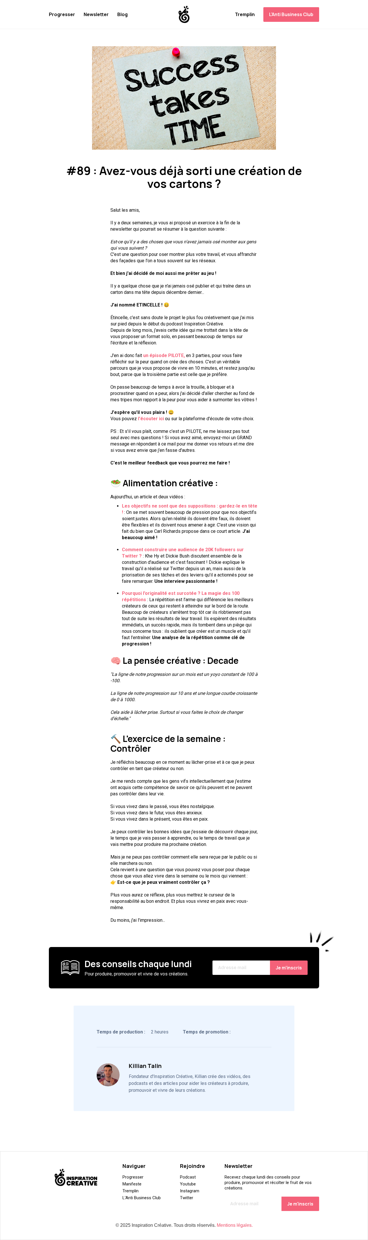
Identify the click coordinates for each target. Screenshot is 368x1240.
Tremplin (245, 14)
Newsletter (96, 14)
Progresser (62, 14)
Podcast (188, 1177)
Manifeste (131, 1184)
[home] (184, 14)
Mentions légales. (235, 1225)
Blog (122, 14)
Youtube (188, 1184)
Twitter (186, 1197)
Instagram (189, 1190)
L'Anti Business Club (291, 14)
